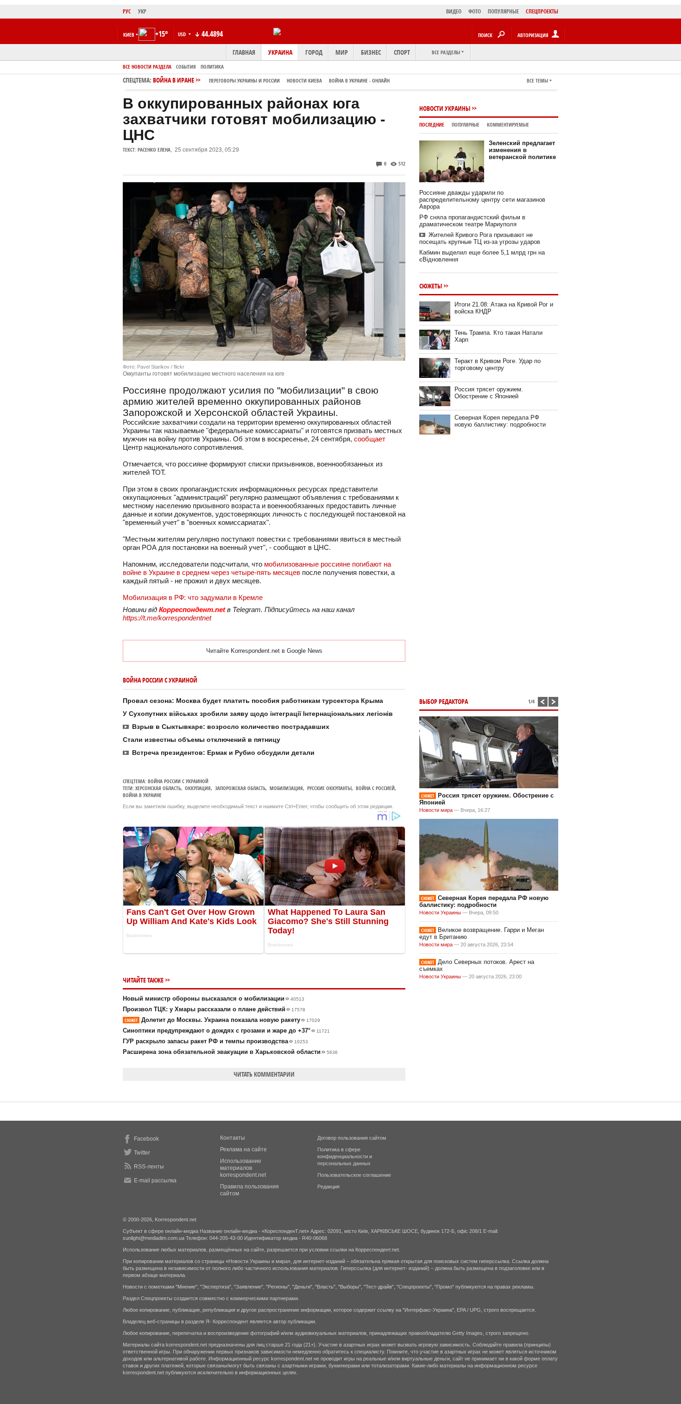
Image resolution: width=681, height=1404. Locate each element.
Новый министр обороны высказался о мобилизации (213, 998)
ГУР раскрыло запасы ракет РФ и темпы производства (215, 1041)
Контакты (232, 1138)
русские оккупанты (329, 788)
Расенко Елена (154, 149)
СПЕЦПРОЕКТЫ (542, 11)
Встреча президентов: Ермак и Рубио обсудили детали (223, 752)
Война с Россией (375, 788)
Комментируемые (508, 124)
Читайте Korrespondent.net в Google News (264, 650)
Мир (341, 52)
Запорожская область (240, 788)
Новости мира (436, 810)
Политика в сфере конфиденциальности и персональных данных (344, 1156)
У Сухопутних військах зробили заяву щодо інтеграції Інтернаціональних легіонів (258, 713)
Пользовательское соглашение (354, 1175)
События (186, 66)
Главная (244, 52)
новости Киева (304, 80)
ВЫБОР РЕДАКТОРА (443, 701)
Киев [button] (128, 34)
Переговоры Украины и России (244, 80)
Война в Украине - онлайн (359, 80)
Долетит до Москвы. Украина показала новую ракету (222, 1019)
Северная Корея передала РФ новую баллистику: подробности (500, 421)
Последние (431, 124)
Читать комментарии (264, 1074)
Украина (280, 52)
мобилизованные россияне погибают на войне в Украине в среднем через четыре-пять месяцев (257, 568)
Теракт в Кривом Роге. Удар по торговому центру (497, 364)
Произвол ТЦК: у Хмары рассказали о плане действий (214, 1009)
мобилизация (286, 788)
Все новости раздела (147, 66)
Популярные (465, 124)
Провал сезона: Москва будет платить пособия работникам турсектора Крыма (253, 700)
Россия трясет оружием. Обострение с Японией (488, 393)
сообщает (369, 439)
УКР (142, 11)
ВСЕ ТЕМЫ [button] (537, 80)
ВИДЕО (453, 11)
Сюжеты (430, 285)
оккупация (198, 788)
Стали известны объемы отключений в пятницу (201, 739)
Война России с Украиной (178, 781)
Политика (212, 66)
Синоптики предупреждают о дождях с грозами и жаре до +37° (226, 1030)
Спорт (402, 52)
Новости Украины (444, 108)
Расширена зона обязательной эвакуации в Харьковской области (230, 1051)
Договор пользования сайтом (351, 1138)
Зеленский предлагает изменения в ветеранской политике (522, 150)
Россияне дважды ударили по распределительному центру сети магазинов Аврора (482, 199)
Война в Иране (271, 80)
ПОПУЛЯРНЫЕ (503, 11)
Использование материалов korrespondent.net (243, 1168)
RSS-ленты (149, 1166)
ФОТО (474, 11)
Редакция (328, 1186)
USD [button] (182, 34)
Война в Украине (142, 794)
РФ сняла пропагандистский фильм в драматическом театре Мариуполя (472, 221)
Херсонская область (158, 788)
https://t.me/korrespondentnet (167, 618)
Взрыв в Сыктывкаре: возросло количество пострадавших (230, 726)
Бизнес (371, 52)
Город (313, 52)
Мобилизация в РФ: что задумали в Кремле (193, 597)
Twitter (142, 1152)
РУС (127, 11)
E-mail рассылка (155, 1180)
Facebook (146, 1139)
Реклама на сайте (243, 1149)
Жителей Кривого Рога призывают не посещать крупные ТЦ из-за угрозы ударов (479, 238)
